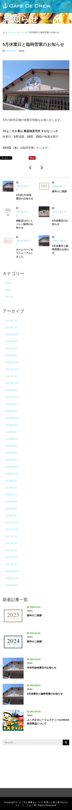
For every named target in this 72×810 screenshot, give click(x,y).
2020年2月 (11, 404)
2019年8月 (11, 425)
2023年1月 (11, 355)
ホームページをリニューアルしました (24, 253)
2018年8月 (11, 487)
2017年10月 (12, 529)
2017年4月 (11, 557)
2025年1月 (11, 320)
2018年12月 (12, 466)
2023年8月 (11, 341)
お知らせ (12, 32)
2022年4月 (11, 369)
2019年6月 (11, 439)
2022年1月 (11, 376)
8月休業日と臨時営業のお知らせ (60, 249)
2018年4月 (11, 508)
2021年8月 (11, 390)
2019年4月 (11, 446)
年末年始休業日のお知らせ (41, 667)
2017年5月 (11, 550)
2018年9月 (11, 480)
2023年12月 (12, 334)
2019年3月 (11, 452)
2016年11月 (11, 578)
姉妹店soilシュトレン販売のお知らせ (24, 224)
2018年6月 (11, 501)
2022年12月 (12, 362)
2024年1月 (11, 327)
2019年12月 (12, 418)
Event (8, 282)
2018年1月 (11, 515)
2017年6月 (11, 543)
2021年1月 (11, 397)
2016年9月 (11, 585)
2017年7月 (11, 536)
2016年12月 (12, 571)
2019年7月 (11, 432)
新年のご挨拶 (59, 191)
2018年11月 (11, 473)
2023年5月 (11, 348)
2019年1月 (11, 459)
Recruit (9, 296)
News (23, 32)
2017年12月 (12, 522)
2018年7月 (11, 494)
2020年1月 (11, 411)
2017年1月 (11, 564)
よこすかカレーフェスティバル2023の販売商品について (48, 721)
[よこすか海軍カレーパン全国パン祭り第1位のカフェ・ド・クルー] (27, 5)
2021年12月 (12, 383)
